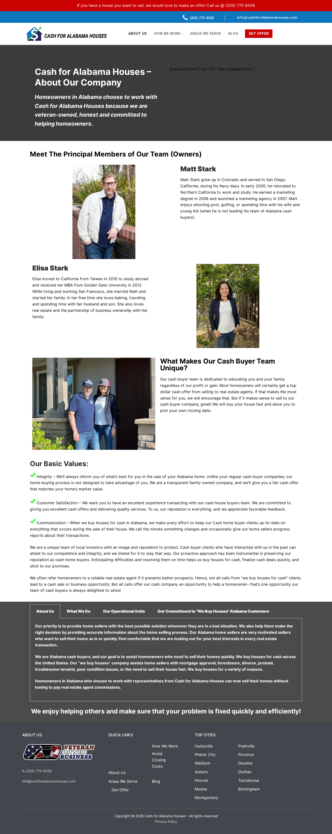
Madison (202, 763)
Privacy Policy (166, 821)
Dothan (245, 771)
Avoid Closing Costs (159, 760)
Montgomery (206, 797)
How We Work (165, 746)
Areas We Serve (122, 781)
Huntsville (204, 746)
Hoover (201, 780)
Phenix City (205, 754)
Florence (246, 754)
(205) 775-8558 (240, 5)
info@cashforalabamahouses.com (267, 17)
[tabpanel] (166, 659)
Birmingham (249, 789)
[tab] (45, 611)
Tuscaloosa (248, 780)
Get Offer (120, 789)
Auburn (201, 771)
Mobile (201, 789)
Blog (156, 781)
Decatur (245, 763)
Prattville (246, 746)
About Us (117, 772)
